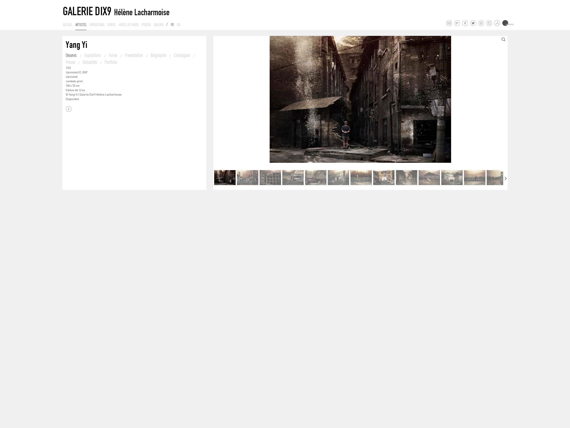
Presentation (134, 55)
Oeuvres (71, 55)
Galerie (158, 24)
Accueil (67, 24)
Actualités (90, 62)
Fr (172, 24)
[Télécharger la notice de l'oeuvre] (69, 109)
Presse (146, 24)
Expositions (97, 24)
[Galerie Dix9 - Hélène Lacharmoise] (116, 11)
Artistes (80, 24)
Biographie (159, 55)
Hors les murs (129, 24)
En (178, 24)
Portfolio (111, 62)
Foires (112, 24)
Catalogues (182, 55)
